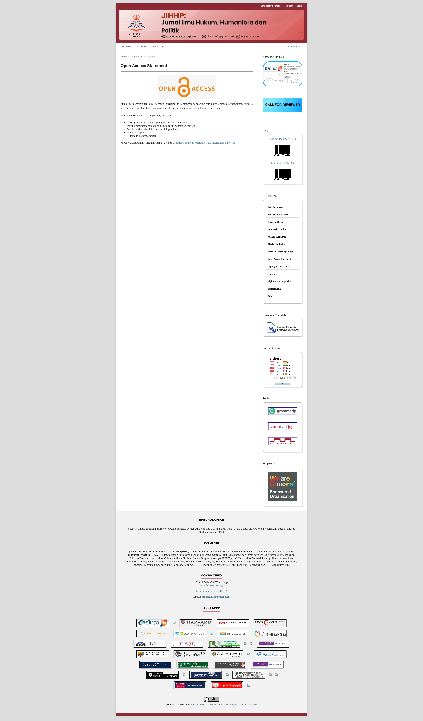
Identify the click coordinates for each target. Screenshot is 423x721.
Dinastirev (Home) (270, 5)
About (157, 46)
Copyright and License (279, 266)
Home (124, 56)
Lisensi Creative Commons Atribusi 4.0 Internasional (228, 704)
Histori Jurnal (274, 288)
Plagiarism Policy (276, 244)
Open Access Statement (279, 259)
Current (126, 46)
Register (288, 5)
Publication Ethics (277, 229)
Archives (142, 46)
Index (271, 296)
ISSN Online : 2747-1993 (282, 138)
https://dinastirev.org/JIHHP (211, 591)
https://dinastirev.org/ (211, 585)
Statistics (272, 274)
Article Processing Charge (280, 251)
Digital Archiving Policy (279, 281)
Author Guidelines (277, 236)
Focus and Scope (276, 222)
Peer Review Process (278, 214)
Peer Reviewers (275, 207)
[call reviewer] (282, 110)
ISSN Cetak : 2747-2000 (282, 162)
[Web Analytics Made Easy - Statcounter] (283, 384)
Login (299, 5)
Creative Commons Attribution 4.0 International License (203, 142)
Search (295, 46)
